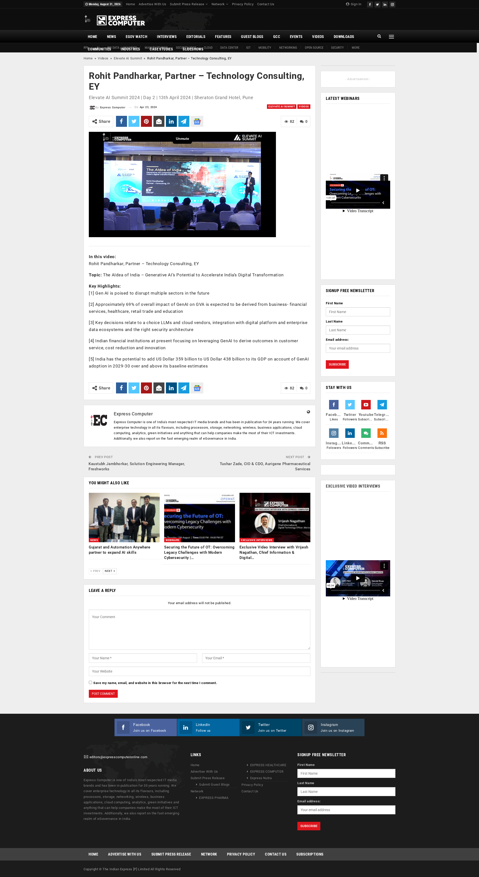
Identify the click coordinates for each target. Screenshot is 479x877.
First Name (334, 303)
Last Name (334, 321)
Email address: (337, 340)
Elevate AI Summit (128, 58)
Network (218, 4)
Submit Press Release (187, 4)
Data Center (229, 47)
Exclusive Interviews (256, 540)
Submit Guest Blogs (214, 784)
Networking (288, 47)
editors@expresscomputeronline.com (118, 757)
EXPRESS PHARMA (213, 798)
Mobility (264, 47)
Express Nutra (261, 778)
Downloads (344, 36)
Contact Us (265, 4)
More (355, 47)
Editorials (195, 36)
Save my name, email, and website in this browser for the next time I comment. (155, 683)
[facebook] (370, 3)
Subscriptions (310, 854)
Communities (99, 49)
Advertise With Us (152, 4)
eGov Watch (136, 36)
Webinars (172, 540)
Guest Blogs (252, 36)
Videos (318, 36)
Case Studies (161, 49)
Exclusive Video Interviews (353, 486)
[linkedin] (385, 3)
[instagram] (392, 3)
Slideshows (193, 49)
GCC (276, 36)
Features (223, 36)
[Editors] (86, 757)
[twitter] (377, 3)
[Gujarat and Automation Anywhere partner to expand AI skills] (124, 517)
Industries (130, 49)
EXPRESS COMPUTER (267, 771)
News (111, 36)
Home (130, 4)
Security (337, 47)
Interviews (167, 36)
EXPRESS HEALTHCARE (268, 765)
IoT (248, 47)
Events (296, 36)
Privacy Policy (242, 4)
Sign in (355, 4)
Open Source (314, 47)
